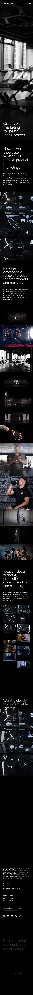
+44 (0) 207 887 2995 (10, 876)
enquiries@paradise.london (11, 964)
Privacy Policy (7, 883)
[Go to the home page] (8, 3)
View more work (16, 973)
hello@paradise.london (9, 873)
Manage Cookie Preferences (11, 888)
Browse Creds (7, 886)
